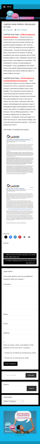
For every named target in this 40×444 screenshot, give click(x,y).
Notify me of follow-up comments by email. (20, 353)
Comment (8, 284)
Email (6, 324)
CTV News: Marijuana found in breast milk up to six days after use (20, 262)
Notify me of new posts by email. (17, 358)
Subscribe (31, 375)
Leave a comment (22, 30)
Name (6, 314)
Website (6, 333)
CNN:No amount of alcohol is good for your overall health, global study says (19, 256)
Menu (9, 7)
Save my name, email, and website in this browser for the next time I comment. (19, 346)
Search (6, 384)
